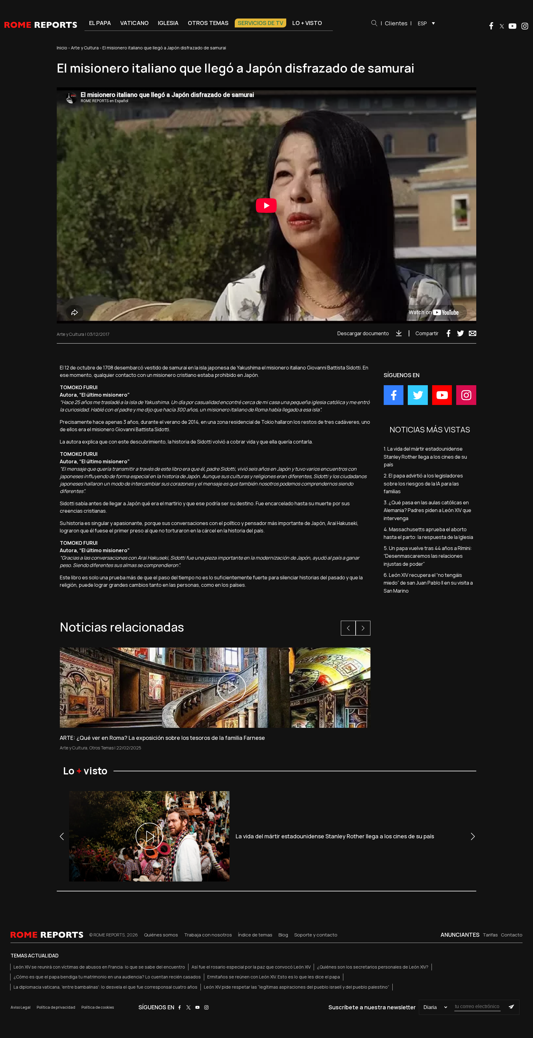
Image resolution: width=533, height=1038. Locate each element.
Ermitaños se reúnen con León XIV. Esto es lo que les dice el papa (273, 977)
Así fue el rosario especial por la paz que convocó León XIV (251, 967)
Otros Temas (101, 748)
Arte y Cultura (85, 48)
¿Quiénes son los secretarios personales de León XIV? (372, 967)
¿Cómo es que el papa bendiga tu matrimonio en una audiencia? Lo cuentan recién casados (107, 977)
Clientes (396, 23)
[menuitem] (425, 23)
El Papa (100, 23)
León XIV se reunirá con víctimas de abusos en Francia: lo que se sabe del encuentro (99, 967)
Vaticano (134, 23)
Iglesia (168, 23)
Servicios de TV (260, 23)
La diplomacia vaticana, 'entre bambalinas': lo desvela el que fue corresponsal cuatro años (105, 987)
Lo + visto (307, 23)
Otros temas (208, 23)
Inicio (62, 48)
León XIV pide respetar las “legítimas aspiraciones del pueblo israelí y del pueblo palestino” (296, 987)
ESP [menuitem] (422, 23)
